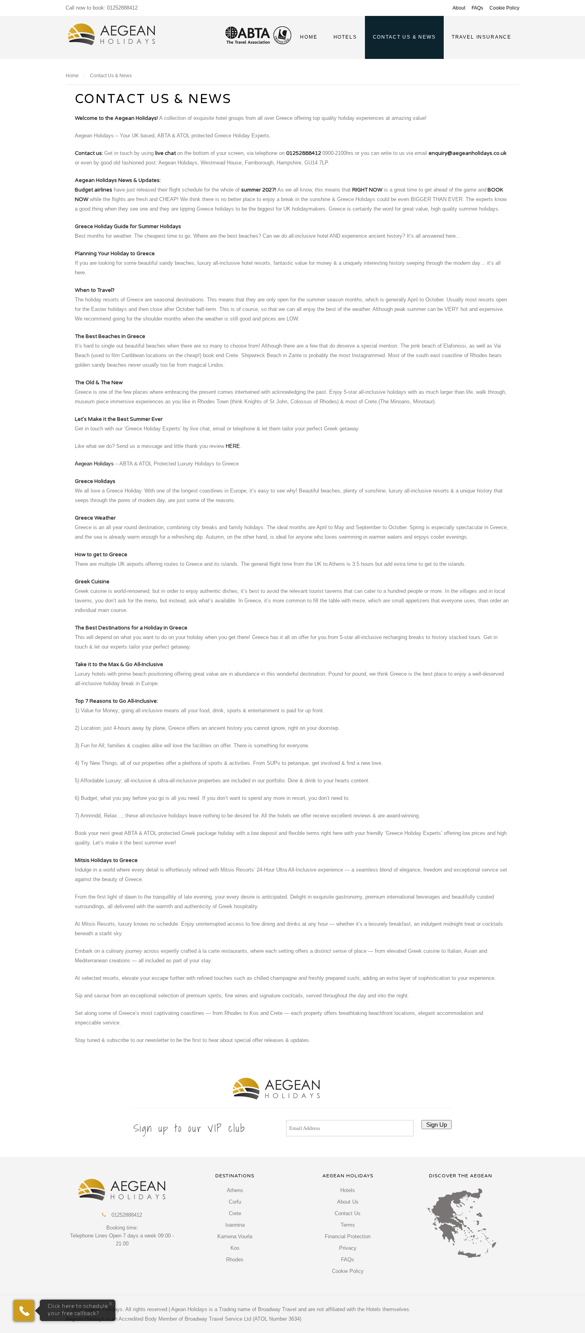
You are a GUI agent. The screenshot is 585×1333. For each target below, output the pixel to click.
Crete (235, 1213)
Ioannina (235, 1225)
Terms (348, 1225)
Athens (235, 1190)
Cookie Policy (504, 8)
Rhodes (235, 1260)
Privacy (348, 1248)
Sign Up (436, 1124)
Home (72, 75)
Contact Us (348, 1213)
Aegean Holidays (94, 464)
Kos (235, 1248)
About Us (348, 1202)
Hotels (347, 1190)
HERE (233, 446)
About (458, 8)
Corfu (235, 1202)
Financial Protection (347, 1236)
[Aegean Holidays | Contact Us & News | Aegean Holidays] (111, 34)
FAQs (477, 8)
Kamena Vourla (234, 1236)
